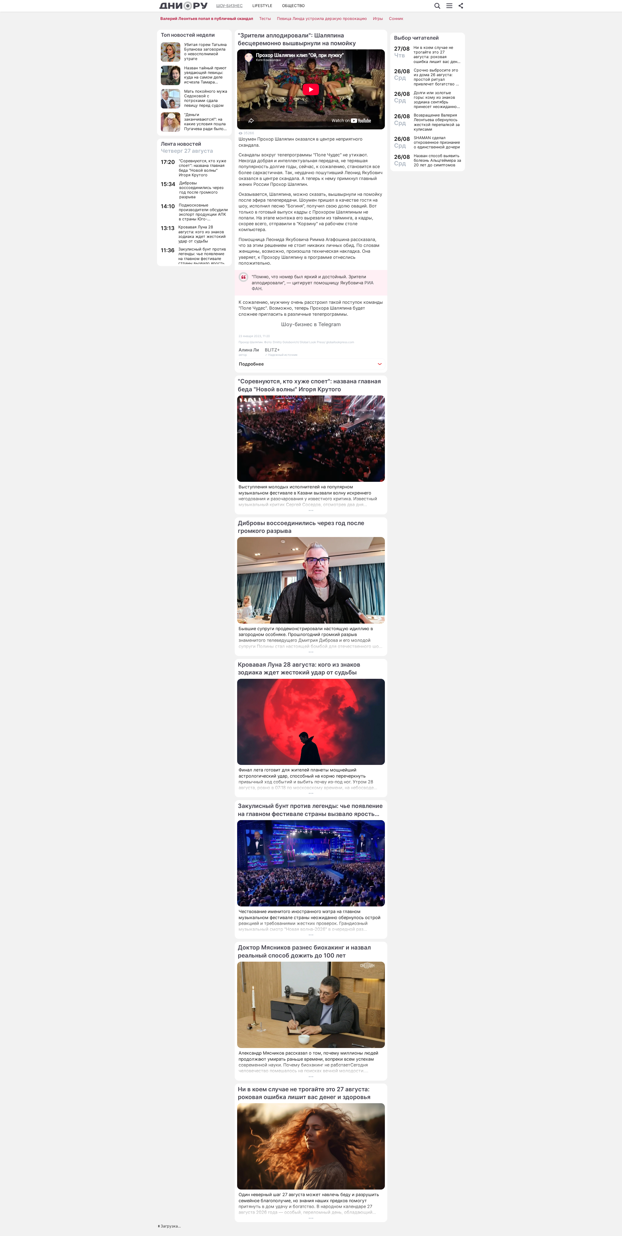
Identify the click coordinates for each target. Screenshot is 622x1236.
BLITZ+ (272, 349)
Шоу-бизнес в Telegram (311, 324)
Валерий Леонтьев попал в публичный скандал (206, 18)
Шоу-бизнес (229, 5)
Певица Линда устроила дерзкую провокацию (322, 18)
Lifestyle (262, 5)
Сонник (396, 18)
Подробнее (251, 364)
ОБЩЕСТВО (293, 5)
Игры (378, 18)
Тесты (265, 18)
